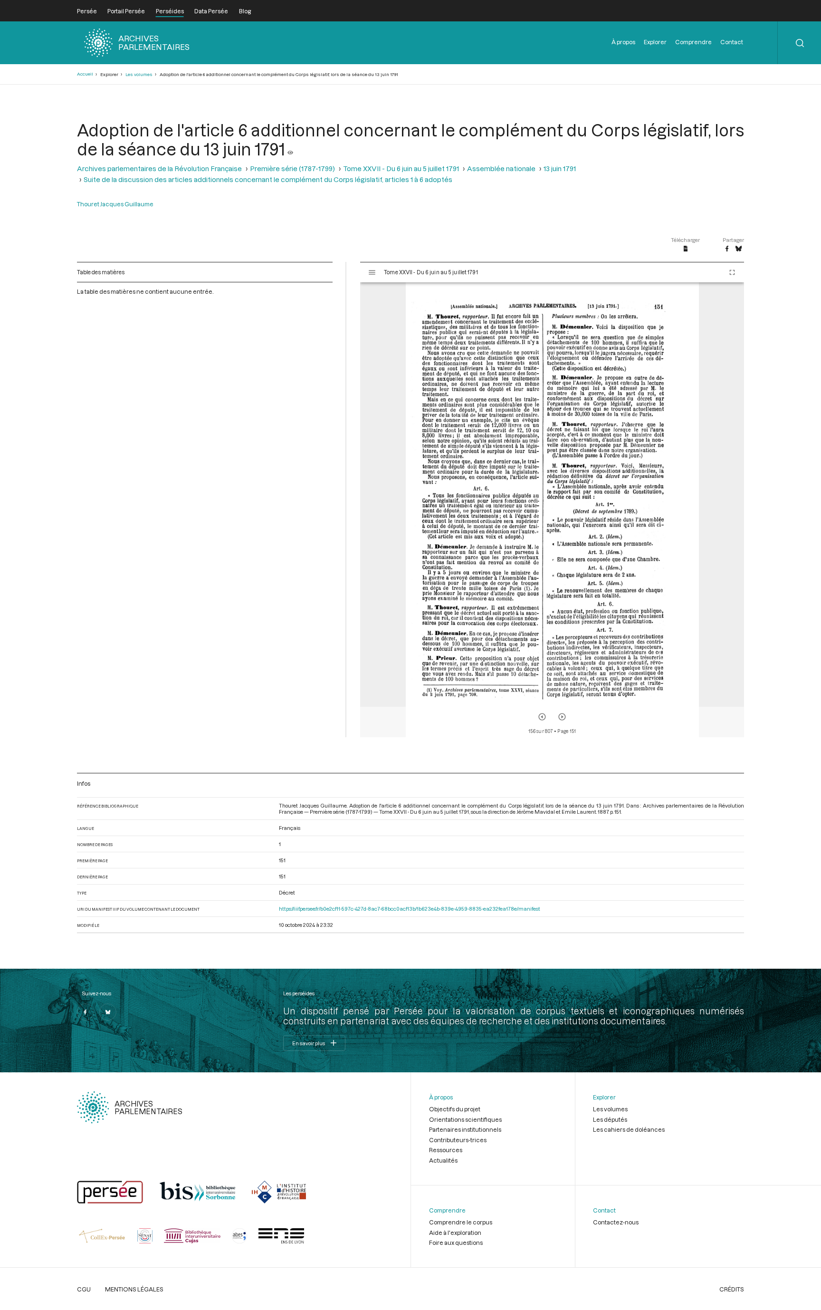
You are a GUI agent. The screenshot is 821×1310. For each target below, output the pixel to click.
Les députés (610, 1119)
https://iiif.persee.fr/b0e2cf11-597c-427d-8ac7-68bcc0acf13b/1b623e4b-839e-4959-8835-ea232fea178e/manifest (409, 908)
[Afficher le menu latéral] (372, 272)
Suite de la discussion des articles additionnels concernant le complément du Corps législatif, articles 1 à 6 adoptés (268, 179)
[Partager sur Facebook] (727, 249)
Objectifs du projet (454, 1109)
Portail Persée (126, 11)
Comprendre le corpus (460, 1222)
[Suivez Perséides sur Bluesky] (107, 1012)
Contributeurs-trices (458, 1140)
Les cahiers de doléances (629, 1129)
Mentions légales (134, 1289)
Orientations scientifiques (465, 1119)
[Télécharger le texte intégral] (686, 249)
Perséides (170, 11)
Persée (87, 11)
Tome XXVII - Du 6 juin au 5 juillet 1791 (401, 168)
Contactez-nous (616, 1222)
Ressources (445, 1149)
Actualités (443, 1160)
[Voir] (290, 148)
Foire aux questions (456, 1242)
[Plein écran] (732, 272)
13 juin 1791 (560, 168)
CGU (84, 1289)
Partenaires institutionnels (465, 1129)
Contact (731, 42)
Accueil (85, 74)
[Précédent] (542, 717)
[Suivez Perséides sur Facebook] (85, 1012)
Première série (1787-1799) (292, 168)
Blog (245, 11)
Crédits (731, 1289)
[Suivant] (562, 717)
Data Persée (211, 11)
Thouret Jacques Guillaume (115, 204)
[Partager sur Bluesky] (738, 249)
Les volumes (139, 74)
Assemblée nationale (501, 168)
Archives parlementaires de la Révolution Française (159, 168)
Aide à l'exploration (455, 1232)
